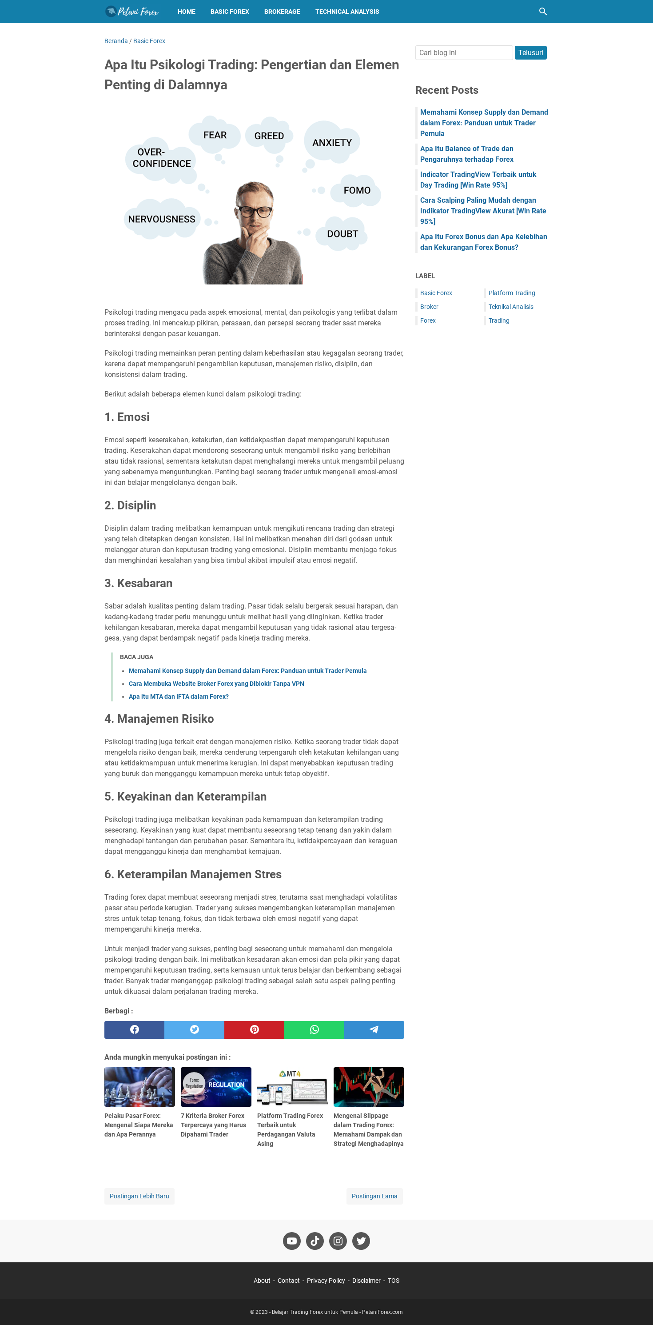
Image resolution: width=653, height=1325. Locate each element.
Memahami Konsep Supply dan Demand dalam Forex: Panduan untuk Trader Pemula (248, 670)
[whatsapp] (314, 1030)
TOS (393, 1280)
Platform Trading (512, 292)
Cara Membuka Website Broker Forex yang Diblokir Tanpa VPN (216, 683)
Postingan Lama (375, 1196)
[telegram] (374, 1030)
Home (186, 11)
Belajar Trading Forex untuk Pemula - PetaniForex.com (337, 1312)
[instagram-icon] (338, 1241)
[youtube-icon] (292, 1241)
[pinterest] (254, 1030)
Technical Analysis (347, 11)
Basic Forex (230, 11)
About (262, 1280)
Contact (289, 1280)
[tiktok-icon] (315, 1241)
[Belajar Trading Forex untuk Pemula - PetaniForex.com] (132, 11)
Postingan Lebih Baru (139, 1196)
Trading (499, 320)
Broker (429, 306)
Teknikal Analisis (511, 306)
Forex (428, 320)
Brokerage (282, 11)
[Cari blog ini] (543, 11)
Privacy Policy (326, 1280)
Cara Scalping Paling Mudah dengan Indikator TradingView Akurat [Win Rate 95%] (483, 211)
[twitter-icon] (361, 1241)
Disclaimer (366, 1280)
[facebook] (134, 1030)
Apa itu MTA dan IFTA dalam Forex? (179, 696)
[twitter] (194, 1030)
